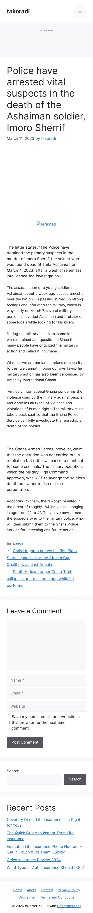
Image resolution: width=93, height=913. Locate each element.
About (31, 890)
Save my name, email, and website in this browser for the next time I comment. (46, 722)
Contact (47, 890)
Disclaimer (27, 897)
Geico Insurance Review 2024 (34, 860)
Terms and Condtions (57, 897)
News (18, 544)
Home (17, 890)
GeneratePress (69, 906)
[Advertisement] (40, 189)
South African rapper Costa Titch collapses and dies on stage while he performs (40, 578)
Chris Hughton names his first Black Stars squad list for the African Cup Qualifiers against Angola (42, 558)
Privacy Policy (69, 890)
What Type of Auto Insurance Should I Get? (46, 867)
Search (13, 771)
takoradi (18, 11)
